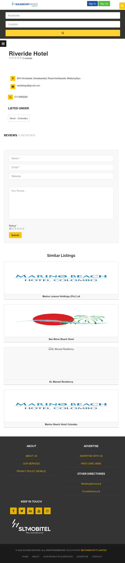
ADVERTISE (82, 556)
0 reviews (27, 58)
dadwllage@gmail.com (28, 85)
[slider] (15, 57)
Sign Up (104, 3)
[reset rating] (10, 228)
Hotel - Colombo (19, 118)
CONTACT (97, 556)
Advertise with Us (91, 455)
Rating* (12, 225)
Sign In (92, 3)
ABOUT (36, 556)
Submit (15, 235)
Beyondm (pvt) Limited (93, 550)
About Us (31, 455)
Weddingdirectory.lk (91, 483)
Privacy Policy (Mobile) (31, 471)
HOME (25, 556)
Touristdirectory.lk (91, 491)
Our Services (31, 463)
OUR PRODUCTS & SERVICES (58, 556)
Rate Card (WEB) (91, 463)
